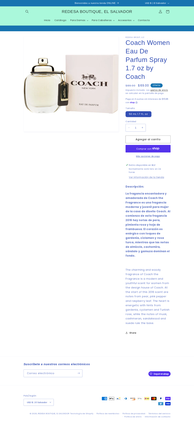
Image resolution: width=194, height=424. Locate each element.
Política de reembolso (108, 413)
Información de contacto (158, 416)
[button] (27, 11)
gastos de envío (159, 90)
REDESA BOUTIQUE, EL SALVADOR (53, 413)
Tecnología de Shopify (81, 413)
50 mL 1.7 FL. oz (138, 114)
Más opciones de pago (148, 156)
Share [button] (132, 332)
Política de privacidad (134, 413)
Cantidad (131, 121)
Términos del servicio (159, 413)
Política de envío (133, 416)
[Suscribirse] (78, 373)
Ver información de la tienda (146, 177)
